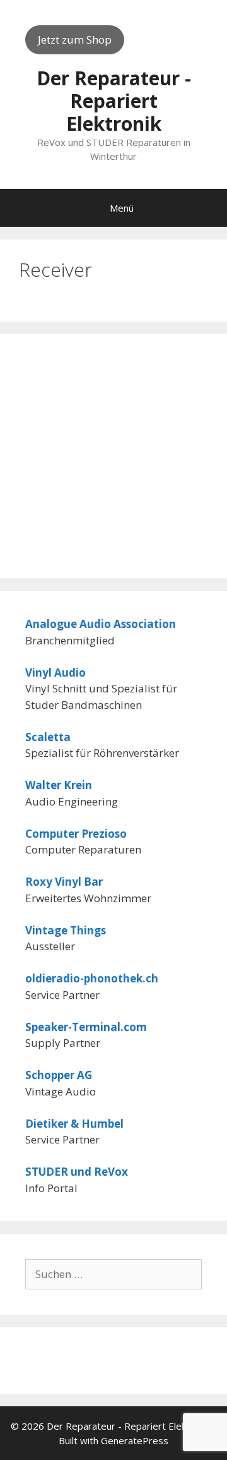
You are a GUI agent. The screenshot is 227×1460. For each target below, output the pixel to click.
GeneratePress (134, 1440)
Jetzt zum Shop (75, 39)
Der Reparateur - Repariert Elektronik (114, 100)
